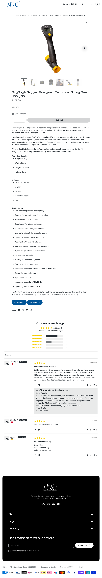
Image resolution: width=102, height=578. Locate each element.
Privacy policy (34, 551)
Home (18, 15)
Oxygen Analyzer (31, 15)
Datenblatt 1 (19, 302)
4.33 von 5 (57, 328)
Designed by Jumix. (48, 567)
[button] (3, 3)
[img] (39, 363)
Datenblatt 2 (35, 302)
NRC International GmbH (18, 567)
